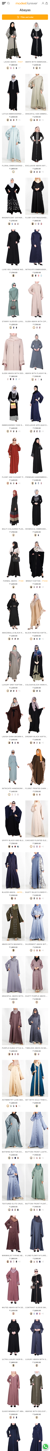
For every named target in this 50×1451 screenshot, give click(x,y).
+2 (19, 379)
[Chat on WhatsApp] (45, 1446)
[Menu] (4, 3)
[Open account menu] (43, 3)
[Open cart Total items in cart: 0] (46, 3)
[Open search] (8, 3)
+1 (19, 120)
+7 (19, 68)
